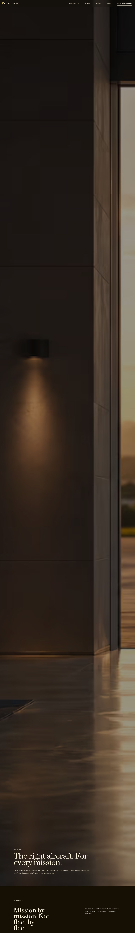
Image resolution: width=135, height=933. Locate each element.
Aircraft (87, 3)
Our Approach (74, 3)
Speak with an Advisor (124, 3)
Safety (98, 3)
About (109, 3)
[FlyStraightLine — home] (10, 3)
